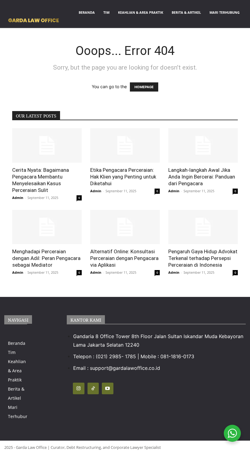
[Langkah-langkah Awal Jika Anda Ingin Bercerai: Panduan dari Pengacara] (203, 145)
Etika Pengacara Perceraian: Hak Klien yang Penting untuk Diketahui (123, 176)
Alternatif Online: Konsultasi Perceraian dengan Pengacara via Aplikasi (124, 258)
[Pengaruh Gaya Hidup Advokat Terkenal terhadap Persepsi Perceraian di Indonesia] (203, 227)
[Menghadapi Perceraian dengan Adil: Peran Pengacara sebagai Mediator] (47, 227)
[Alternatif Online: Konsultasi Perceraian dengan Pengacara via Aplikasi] (125, 227)
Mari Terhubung (224, 12)
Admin (17, 197)
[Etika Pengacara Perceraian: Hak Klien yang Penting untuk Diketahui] (125, 145)
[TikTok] (93, 388)
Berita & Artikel (186, 12)
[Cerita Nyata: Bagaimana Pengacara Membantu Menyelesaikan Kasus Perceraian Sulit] (47, 145)
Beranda (87, 12)
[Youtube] (107, 388)
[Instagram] (78, 388)
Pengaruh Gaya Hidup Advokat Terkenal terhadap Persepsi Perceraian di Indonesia (203, 258)
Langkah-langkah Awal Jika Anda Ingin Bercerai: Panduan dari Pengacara (201, 176)
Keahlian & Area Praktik (140, 12)
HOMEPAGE (144, 87)
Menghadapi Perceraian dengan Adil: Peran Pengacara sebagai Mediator (46, 258)
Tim (106, 12)
